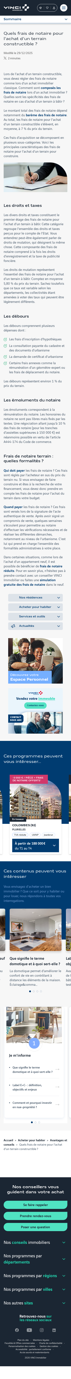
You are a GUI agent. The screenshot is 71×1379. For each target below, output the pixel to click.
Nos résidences (30, 597)
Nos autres (18, 1302)
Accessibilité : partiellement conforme (33, 1349)
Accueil (8, 1140)
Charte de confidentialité (50, 1342)
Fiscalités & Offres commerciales (20, 1342)
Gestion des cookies (49, 1346)
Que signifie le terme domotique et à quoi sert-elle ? (32, 1069)
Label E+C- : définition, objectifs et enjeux (27, 1087)
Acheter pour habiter (35, 607)
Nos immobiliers (27, 1242)
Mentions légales (41, 1339)
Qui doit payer (14, 470)
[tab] (30, 991)
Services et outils (32, 616)
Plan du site (23, 1339)
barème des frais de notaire (46, 114)
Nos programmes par (23, 1258)
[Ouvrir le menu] (63, 7)
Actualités (26, 626)
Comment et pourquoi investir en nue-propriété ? (32, 1104)
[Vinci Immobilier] (15, 7)
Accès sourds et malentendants (34, 1352)
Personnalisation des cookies (22, 1346)
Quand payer (13, 506)
